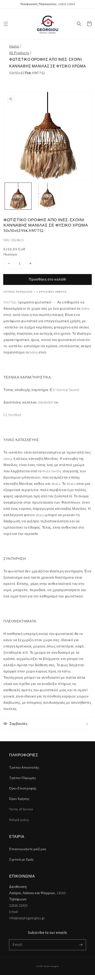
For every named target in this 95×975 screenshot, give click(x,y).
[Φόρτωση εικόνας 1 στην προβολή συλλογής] (18, 196)
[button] (6, 24)
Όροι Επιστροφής (23, 788)
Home (14, 46)
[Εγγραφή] (81, 945)
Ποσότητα (10, 254)
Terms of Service (21, 809)
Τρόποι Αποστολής (24, 767)
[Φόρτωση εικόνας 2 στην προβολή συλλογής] (47, 196)
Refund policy (19, 820)
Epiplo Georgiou (51, 966)
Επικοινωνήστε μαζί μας (27, 849)
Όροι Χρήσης (19, 799)
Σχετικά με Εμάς (21, 859)
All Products (19, 52)
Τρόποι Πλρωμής (22, 778)
